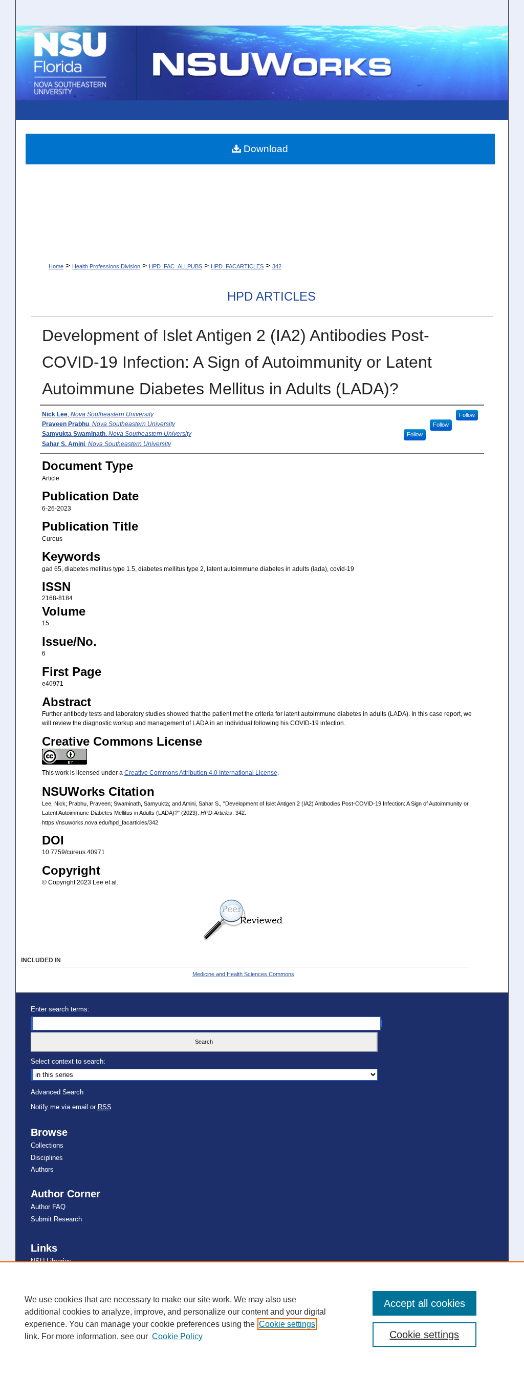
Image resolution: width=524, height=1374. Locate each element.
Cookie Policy (177, 1336)
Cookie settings (287, 1324)
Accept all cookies (424, 1303)
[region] (262, 1317)
